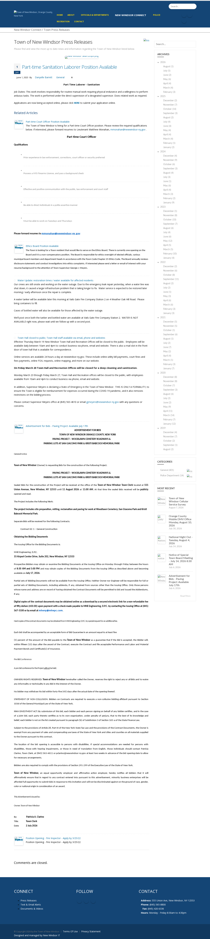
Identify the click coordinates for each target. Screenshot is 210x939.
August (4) (168, 173)
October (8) (169, 275)
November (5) (170, 326)
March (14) (168, 415)
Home (60, 15)
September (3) (170, 113)
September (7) (170, 224)
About (70, 15)
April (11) (167, 411)
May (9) (167, 407)
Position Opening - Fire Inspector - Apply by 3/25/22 (53, 838)
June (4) (167, 126)
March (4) (168, 88)
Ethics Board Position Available (42, 246)
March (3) (168, 194)
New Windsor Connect (130, 15)
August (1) (168, 66)
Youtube (86, 900)
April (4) (167, 83)
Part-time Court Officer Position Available (48, 121)
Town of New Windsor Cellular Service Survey (178, 501)
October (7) (169, 386)
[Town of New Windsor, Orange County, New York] (34, 13)
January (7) (168, 368)
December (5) (170, 322)
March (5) (168, 249)
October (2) (169, 441)
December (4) (170, 156)
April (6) (167, 300)
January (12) (169, 424)
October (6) (169, 164)
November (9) (170, 160)
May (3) (167, 296)
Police (156, 15)
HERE (77, 102)
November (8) (170, 215)
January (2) (168, 147)
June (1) (167, 181)
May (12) (167, 241)
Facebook (79, 900)
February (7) (169, 420)
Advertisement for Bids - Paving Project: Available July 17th (57, 426)
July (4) (166, 122)
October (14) (169, 109)
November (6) (170, 271)
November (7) (170, 105)
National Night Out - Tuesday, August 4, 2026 (181, 540)
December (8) (170, 377)
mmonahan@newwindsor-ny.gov (127, 129)
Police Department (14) (172, 475)
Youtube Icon (184, 20)
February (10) (170, 254)
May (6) (167, 79)
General (60, 77)
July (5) (166, 71)
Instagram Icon (189, 15)
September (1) (170, 445)
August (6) (168, 228)
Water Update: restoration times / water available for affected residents (55, 280)
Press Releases (29, 900)
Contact (79, 21)
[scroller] (204, 935)
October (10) (169, 220)
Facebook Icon (184, 15)
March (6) (168, 305)
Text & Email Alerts (31, 904)
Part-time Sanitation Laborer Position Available (69, 66)
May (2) (167, 351)
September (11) (171, 279)
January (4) (168, 258)
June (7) (167, 347)
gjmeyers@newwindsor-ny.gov (102, 401)
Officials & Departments (95, 15)
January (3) (168, 313)
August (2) (168, 117)
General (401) (167, 470)
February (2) (169, 198)
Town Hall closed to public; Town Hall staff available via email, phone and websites (61, 337)
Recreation (63, 21)
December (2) (170, 100)
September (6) (170, 334)
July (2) (166, 288)
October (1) (169, 330)
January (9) (168, 203)
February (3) (169, 92)
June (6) (167, 237)
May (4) (167, 130)
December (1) (170, 211)
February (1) (169, 143)
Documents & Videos (32, 908)
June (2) (167, 75)
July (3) (166, 177)
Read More (185, 596)
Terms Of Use (70, 931)
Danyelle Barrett (43, 77)
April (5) (167, 245)
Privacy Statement (91, 931)
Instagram (93, 900)
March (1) (168, 360)
